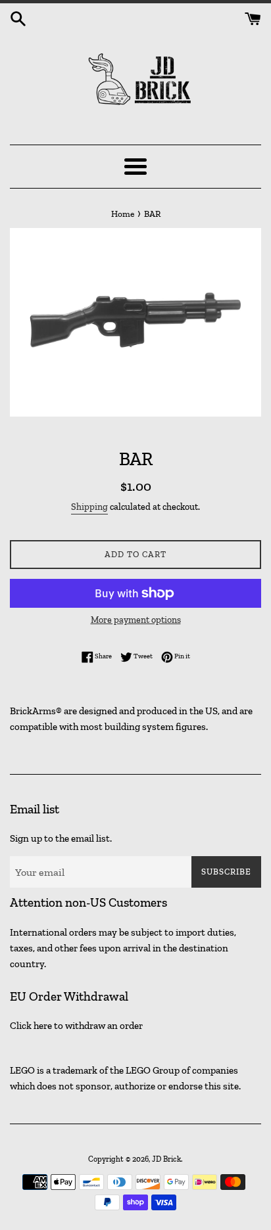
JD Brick (166, 1159)
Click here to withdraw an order (76, 1026)
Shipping (89, 506)
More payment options (136, 620)
